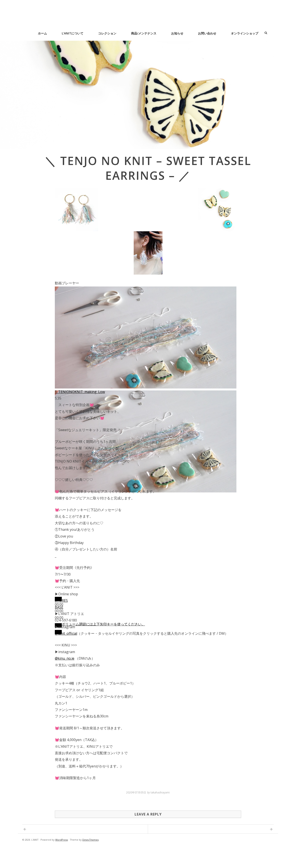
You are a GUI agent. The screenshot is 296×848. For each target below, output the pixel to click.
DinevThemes (90, 839)
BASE (59, 607)
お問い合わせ (207, 33)
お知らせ (177, 33)
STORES (61, 600)
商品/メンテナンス (143, 33)
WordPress (61, 839)
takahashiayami (160, 792)
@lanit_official (66, 633)
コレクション (107, 33)
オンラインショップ (244, 33)
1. (80, 391)
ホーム (42, 33)
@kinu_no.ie (64, 658)
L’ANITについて (72, 33)
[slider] (103, 624)
